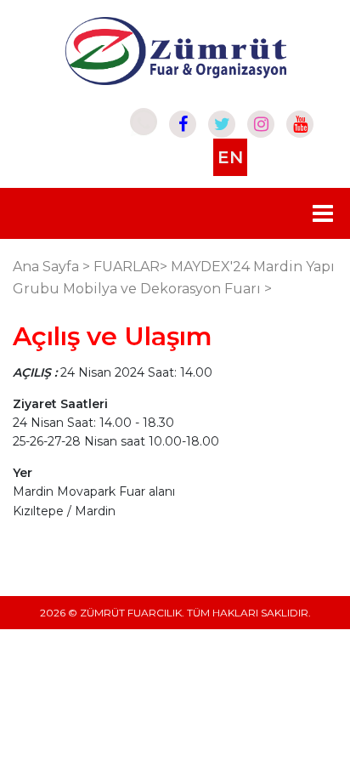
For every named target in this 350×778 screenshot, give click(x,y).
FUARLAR (126, 266)
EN (230, 157)
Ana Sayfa (46, 266)
